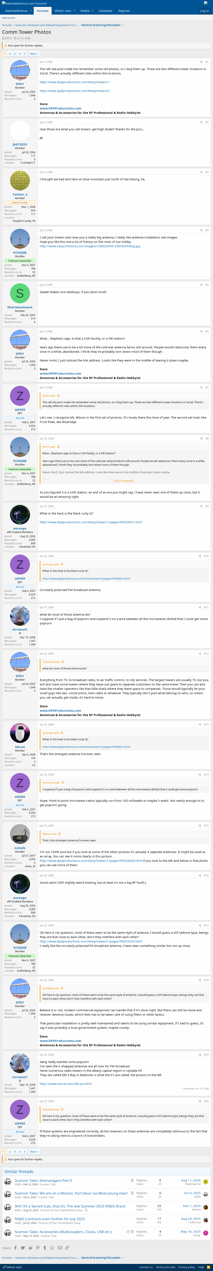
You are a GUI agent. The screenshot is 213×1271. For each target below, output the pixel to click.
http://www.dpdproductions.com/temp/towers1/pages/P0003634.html (91, 941)
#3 (207, 172)
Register (124, 11)
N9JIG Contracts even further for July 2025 (50, 1218)
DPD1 (8, 38)
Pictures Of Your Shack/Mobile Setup (61, 1210)
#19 (206, 1054)
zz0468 (20, 409)
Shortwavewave (19, 307)
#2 (207, 122)
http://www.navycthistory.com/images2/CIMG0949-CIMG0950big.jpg (90, 246)
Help (201, 1267)
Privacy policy (186, 1267)
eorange (19, 528)
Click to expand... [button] (124, 481)
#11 (206, 607)
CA (33, 765)
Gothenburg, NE (26, 275)
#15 (206, 825)
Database (105, 11)
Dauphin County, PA (24, 221)
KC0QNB (19, 252)
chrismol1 (20, 629)
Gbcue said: (49, 834)
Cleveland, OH (27, 546)
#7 (207, 387)
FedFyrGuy (194, 1222)
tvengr (197, 1235)
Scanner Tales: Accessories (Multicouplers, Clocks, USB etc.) (63, 1231)
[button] (31, 11)
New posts (8, 18)
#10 (206, 556)
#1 (207, 62)
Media (84, 11)
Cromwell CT (28, 162)
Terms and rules (165, 1267)
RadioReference (16, 11)
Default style (14, 1267)
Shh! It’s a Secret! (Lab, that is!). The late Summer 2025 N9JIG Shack (70, 1206)
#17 (206, 925)
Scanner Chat (48, 1184)
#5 (207, 285)
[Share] (201, 62)
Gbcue (20, 747)
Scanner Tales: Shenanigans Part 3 (43, 1180)
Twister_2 (19, 194)
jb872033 (20, 144)
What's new (63, 11)
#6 (207, 331)
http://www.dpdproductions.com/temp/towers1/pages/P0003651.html (91, 522)
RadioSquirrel (193, 1184)
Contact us (146, 1267)
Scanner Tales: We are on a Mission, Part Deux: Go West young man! (71, 1193)
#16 (206, 875)
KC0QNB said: (50, 988)
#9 (207, 506)
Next (33, 53)
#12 (206, 653)
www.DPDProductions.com (60, 108)
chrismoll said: (51, 662)
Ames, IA (30, 866)
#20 (206, 1101)
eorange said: (50, 564)
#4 (207, 230)
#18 (206, 980)
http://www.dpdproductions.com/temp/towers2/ (75, 91)
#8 (207, 438)
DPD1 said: (49, 396)
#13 (206, 724)
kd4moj (196, 1209)
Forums (42, 11)
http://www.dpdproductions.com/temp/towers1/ (75, 82)
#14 (206, 774)
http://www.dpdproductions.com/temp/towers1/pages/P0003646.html (91, 860)
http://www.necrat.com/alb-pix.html (66, 1084)
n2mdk (19, 848)
